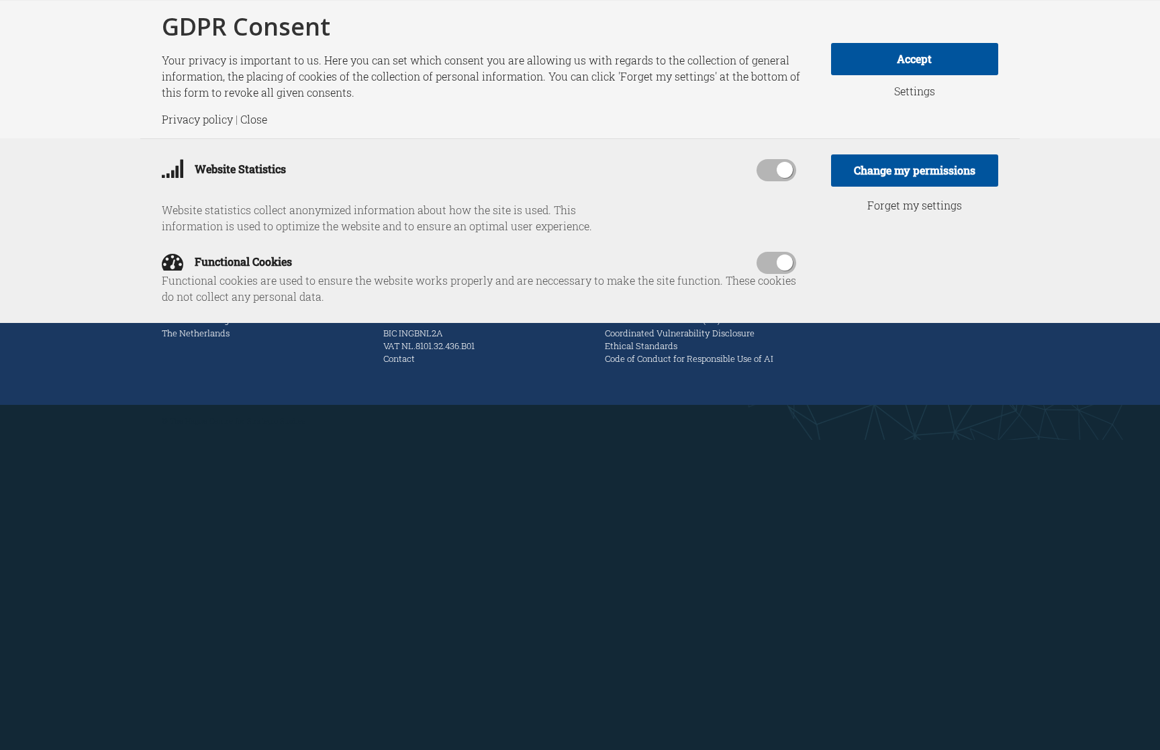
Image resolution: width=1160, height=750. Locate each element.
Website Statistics (239, 169)
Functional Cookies (242, 261)
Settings (914, 91)
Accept (914, 59)
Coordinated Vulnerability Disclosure (680, 333)
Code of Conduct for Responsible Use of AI (689, 358)
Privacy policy (197, 119)
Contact (399, 358)
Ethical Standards (641, 345)
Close (253, 119)
